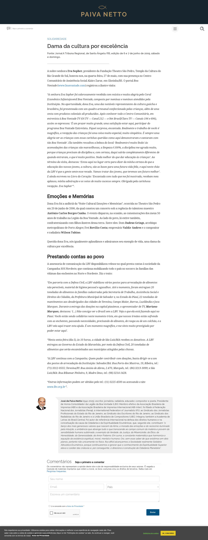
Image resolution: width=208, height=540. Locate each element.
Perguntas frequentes (56, 471)
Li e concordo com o (67, 506)
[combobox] (132, 487)
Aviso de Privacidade (75, 506)
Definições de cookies (151, 533)
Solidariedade (57, 38)
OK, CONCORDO (168, 533)
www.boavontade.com (71, 85)
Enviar (153, 512)
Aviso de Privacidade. (41, 535)
